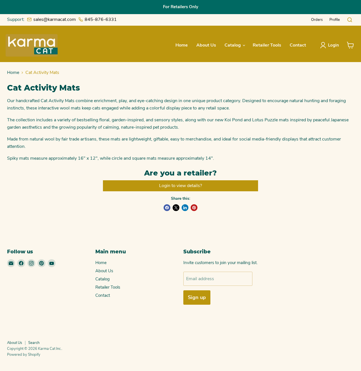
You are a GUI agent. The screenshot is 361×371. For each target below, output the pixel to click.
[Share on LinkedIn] (185, 207)
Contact (298, 45)
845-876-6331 (101, 19)
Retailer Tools (267, 45)
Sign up (197, 297)
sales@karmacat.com (54, 19)
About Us (206, 45)
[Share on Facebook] (167, 207)
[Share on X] (176, 207)
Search (33, 342)
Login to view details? (180, 186)
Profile (334, 19)
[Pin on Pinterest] (194, 207)
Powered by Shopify (23, 354)
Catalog (233, 45)
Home (181, 45)
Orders (317, 19)
